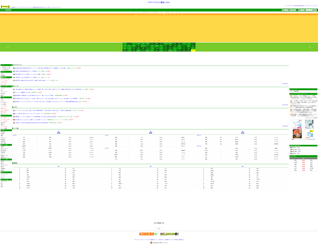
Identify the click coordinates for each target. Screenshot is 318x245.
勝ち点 (2, 163)
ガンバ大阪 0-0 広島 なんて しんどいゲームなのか (27, 113)
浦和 (179, 43)
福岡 (138, 50)
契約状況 (3, 139)
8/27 (144, 41)
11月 (174, 14)
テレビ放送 (3, 102)
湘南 (152, 46)
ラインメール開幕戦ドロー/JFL (22, 92)
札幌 (125, 43)
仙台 (134, 43)
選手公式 (3, 93)
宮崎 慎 (294, 153)
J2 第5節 (150, 132)
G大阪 (147, 48)
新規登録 (3, 75)
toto (49, 7)
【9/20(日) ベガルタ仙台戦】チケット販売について (27, 77)
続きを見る (285, 83)
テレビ (45, 7)
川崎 (138, 46)
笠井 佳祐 (294, 149)
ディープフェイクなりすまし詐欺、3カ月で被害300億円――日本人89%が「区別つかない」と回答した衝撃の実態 (43, 110)
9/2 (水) (14, 135)
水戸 (161, 43)
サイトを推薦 (4, 128)
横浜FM (143, 46)
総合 (179, 50)
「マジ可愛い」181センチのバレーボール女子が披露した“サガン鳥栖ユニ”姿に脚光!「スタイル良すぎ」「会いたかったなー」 (303, 102)
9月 (167, 14)
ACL (172, 12)
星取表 (2, 170)
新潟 (175, 46)
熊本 (157, 50)
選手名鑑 (3, 132)
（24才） (299, 149)
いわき (152, 43)
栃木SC (166, 43)
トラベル (52, 7)
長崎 (152, 50)
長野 (170, 46)
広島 (179, 48)
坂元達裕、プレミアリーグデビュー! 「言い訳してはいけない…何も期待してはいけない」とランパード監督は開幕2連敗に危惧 (46, 101)
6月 (157, 14)
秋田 (138, 43)
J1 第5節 (58, 132)
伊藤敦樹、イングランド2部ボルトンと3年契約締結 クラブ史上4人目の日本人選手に (36, 116)
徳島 (193, 48)
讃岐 (188, 48)
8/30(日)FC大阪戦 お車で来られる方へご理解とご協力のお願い (30, 80)
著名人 (2, 95)
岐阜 (134, 48)
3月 (147, 14)
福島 (147, 43)
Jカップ (162, 12)
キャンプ (3, 113)
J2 (136, 12)
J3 (139, 12)
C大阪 (152, 48)
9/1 (169, 41)
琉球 (175, 50)
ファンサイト (4, 91)
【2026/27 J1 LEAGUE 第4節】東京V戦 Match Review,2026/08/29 (31, 122)
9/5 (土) (106, 135)
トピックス (3, 84)
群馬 (175, 43)
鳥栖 (147, 50)
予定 (182, 14)
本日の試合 (293, 156)
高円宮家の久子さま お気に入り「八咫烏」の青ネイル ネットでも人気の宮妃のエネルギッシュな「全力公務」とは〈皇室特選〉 (46, 98)
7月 (160, 14)
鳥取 (170, 48)
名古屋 (129, 48)
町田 (134, 46)
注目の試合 (41, 7)
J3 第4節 (242, 132)
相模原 (156, 46)
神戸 (166, 48)
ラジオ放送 (3, 104)
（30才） (298, 147)
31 (164, 41)
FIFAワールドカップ (180, 12)
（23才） (299, 151)
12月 (178, 14)
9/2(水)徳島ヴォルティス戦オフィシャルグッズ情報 (27, 74)
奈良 (161, 48)
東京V (129, 46)
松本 (166, 46)
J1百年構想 (145, 12)
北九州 (143, 50)
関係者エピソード (5, 157)
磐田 (193, 46)
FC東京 (125, 46)
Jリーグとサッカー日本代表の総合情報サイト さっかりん (298, 5)
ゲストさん (314, 5)
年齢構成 (3, 152)
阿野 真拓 (294, 151)
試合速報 (13, 7)
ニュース (17, 7)
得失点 (2, 166)
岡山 (175, 48)
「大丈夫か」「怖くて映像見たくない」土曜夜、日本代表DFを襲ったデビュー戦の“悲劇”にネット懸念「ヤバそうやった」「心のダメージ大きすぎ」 (303, 97)
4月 (150, 14)
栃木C (170, 43)
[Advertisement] (159, 27)
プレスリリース (23, 7)
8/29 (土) (199, 135)
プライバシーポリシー (139, 239)
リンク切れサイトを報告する (163, 239)
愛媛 (125, 50)
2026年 (136, 14)
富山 (179, 46)
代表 (184, 50)
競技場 (2, 146)
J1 (133, 12)
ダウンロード (4, 181)
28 (149, 41)
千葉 (188, 43)
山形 (143, 43)
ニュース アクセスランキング (299, 94)
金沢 (184, 46)
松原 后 (294, 147)
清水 (188, 46)
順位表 (2, 161)
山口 (184, 48)
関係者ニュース (4, 155)
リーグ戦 (16, 128)
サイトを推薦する (150, 239)
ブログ (2, 177)
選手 (2, 186)
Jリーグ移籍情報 (294, 91)
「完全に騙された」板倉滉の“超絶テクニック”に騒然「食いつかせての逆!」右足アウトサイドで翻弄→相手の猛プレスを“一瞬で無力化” (48, 89)
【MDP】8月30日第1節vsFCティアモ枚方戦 (26, 71)
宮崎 (166, 50)
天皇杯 (167, 12)
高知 (134, 50)
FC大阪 (157, 48)
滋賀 (138, 48)
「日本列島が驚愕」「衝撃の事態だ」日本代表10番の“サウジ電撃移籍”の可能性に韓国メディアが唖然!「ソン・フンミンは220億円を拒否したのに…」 (303, 111)
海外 (188, 50)
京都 (143, 48)
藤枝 (125, 48)
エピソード (3, 137)
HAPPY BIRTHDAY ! (295, 145)
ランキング (29, 7)
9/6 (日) (106, 148)
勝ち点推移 (3, 150)
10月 (171, 14)
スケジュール (57, 7)
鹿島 (157, 43)
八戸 (129, 43)
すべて (193, 50)
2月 (144, 14)
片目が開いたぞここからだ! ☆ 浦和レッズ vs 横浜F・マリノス (30, 119)
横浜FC (147, 46)
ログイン (3, 73)
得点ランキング (4, 148)
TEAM (159, 223)
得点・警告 (3, 143)
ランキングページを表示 (311, 117)
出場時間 (3, 141)
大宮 (184, 43)
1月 (140, 14)
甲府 (161, 46)
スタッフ (3, 154)
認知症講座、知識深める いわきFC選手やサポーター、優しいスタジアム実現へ (34, 95)
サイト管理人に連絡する (178, 239)
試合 (2, 90)
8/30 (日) (199, 146)
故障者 (34, 7)
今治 (129, 50)
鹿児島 (170, 50)
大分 (161, 50)
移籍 (37, 7)
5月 (153, 14)
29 (154, 41)
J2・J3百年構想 (154, 12)
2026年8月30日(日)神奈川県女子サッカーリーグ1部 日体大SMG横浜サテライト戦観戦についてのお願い (40, 68)
